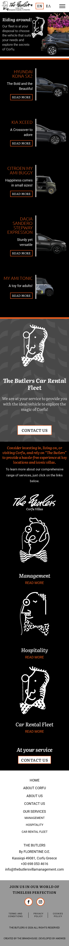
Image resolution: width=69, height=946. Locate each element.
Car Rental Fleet (35, 832)
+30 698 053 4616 (34, 864)
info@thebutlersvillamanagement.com (34, 869)
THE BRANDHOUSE (27, 938)
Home (34, 780)
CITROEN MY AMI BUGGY (20, 170)
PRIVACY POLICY (39, 915)
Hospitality (34, 825)
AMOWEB (60, 938)
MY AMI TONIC (18, 278)
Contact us (34, 804)
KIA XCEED (22, 122)
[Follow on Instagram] (40, 902)
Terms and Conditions (15, 915)
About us (34, 796)
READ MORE (21, 97)
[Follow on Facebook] (29, 902)
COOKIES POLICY (58, 915)
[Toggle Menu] (62, 6)
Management (35, 818)
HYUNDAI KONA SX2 (22, 74)
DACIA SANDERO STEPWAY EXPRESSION (20, 225)
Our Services (34, 811)
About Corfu (34, 788)
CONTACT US (35, 430)
